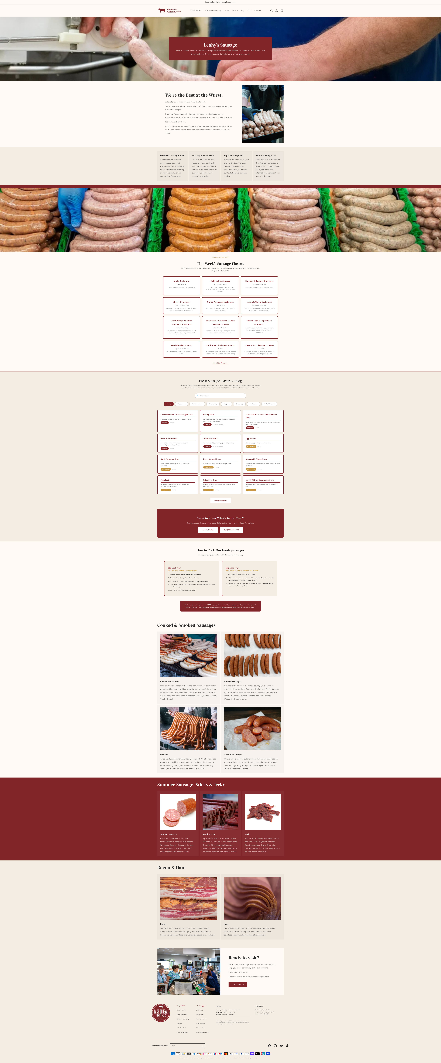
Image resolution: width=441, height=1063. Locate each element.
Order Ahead (238, 985)
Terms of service (230, 1058)
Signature (181, 404)
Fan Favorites (197, 404)
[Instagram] (275, 1046)
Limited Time (269, 404)
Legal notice (258, 1058)
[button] (196, 10)
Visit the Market (207, 530)
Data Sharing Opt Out (202, 1032)
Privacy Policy (200, 1023)
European (213, 404)
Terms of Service (201, 1019)
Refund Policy (200, 1028)
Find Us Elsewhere (182, 1032)
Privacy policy (213, 1058)
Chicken (239, 404)
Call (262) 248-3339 (231, 530)
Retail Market (181, 1010)
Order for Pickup (182, 1014)
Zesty (226, 404)
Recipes (179, 1023)
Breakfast (253, 404)
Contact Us (199, 1010)
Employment (200, 1014)
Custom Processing (183, 1019)
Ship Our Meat (181, 1028)
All (169, 404)
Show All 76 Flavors (220, 500)
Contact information (240, 1058)
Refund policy (221, 1058)
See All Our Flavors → (220, 363)
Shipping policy (250, 1058)
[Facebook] (269, 1046)
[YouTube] (281, 1046)
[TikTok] (287, 1046)
